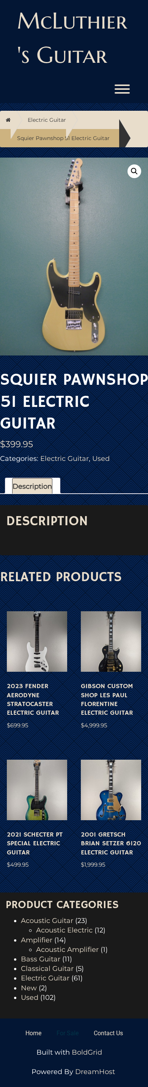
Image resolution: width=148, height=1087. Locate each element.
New (29, 988)
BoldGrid (87, 1052)
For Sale (68, 1033)
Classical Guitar (47, 968)
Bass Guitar (40, 959)
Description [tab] (32, 486)
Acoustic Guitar (47, 920)
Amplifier (36, 940)
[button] (134, 171)
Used (101, 458)
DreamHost (95, 1072)
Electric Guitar (47, 119)
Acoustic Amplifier (67, 949)
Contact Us (108, 1033)
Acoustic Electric (64, 930)
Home (33, 1033)
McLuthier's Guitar (72, 37)
